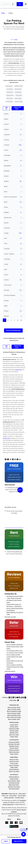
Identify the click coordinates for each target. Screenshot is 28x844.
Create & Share (14, 779)
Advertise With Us (14, 777)
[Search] (20, 4)
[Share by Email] (15, 459)
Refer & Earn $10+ (14, 785)
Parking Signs (19, 95)
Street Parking (18, 98)
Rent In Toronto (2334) (14, 709)
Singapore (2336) (14, 728)
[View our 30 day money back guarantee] (14, 519)
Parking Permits (10, 95)
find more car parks (10, 616)
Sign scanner (13, 795)
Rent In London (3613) (14, 707)
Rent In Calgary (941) (14, 719)
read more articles (10, 671)
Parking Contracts (14, 750)
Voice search (22, 793)
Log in (6, 108)
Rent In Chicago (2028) (14, 713)
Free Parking (10, 89)
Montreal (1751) (14, 732)
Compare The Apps (14, 744)
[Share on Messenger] (8, 459)
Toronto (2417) (14, 726)
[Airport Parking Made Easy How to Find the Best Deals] (14, 560)
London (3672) (14, 724)
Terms (12, 802)
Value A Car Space (14, 771)
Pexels (15, 39)
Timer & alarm (22, 795)
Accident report (19, 797)
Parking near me (12, 793)
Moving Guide (18, 89)
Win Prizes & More (14, 788)
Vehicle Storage (18, 101)
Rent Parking (10, 98)
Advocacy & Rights (14, 742)
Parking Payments (14, 752)
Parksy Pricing (14, 754)
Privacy (5, 802)
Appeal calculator (9, 797)
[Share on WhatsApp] (20, 459)
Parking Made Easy (8, 804)
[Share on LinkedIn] (13, 459)
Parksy (3, 13)
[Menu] (25, 4)
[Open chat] (23, 834)
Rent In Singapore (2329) (14, 711)
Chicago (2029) (14, 730)
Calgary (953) (14, 736)
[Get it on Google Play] (14, 826)
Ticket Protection (14, 769)
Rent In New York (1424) (14, 717)
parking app (18, 369)
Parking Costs (10, 92)
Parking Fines (18, 92)
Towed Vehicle (9, 101)
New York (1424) (14, 734)
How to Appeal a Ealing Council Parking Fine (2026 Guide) (14, 656)
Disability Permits (14, 746)
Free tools (5, 793)
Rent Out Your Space (14, 786)
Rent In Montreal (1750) (14, 715)
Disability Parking (18, 86)
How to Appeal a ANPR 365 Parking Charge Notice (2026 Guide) (14, 646)
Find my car (5, 795)
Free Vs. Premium (14, 765)
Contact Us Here (14, 761)
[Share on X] (10, 459)
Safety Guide (14, 767)
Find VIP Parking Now (13, 330)
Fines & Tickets (14, 748)
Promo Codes (14, 763)
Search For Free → (17, 108)
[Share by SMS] (17, 459)
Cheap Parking (9, 86)
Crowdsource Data (14, 782)
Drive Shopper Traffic (14, 781)
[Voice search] (12, 4)
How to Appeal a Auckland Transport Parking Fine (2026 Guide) (14, 667)
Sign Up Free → (19, 841)
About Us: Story (14, 759)
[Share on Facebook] (5, 459)
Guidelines (23, 800)
